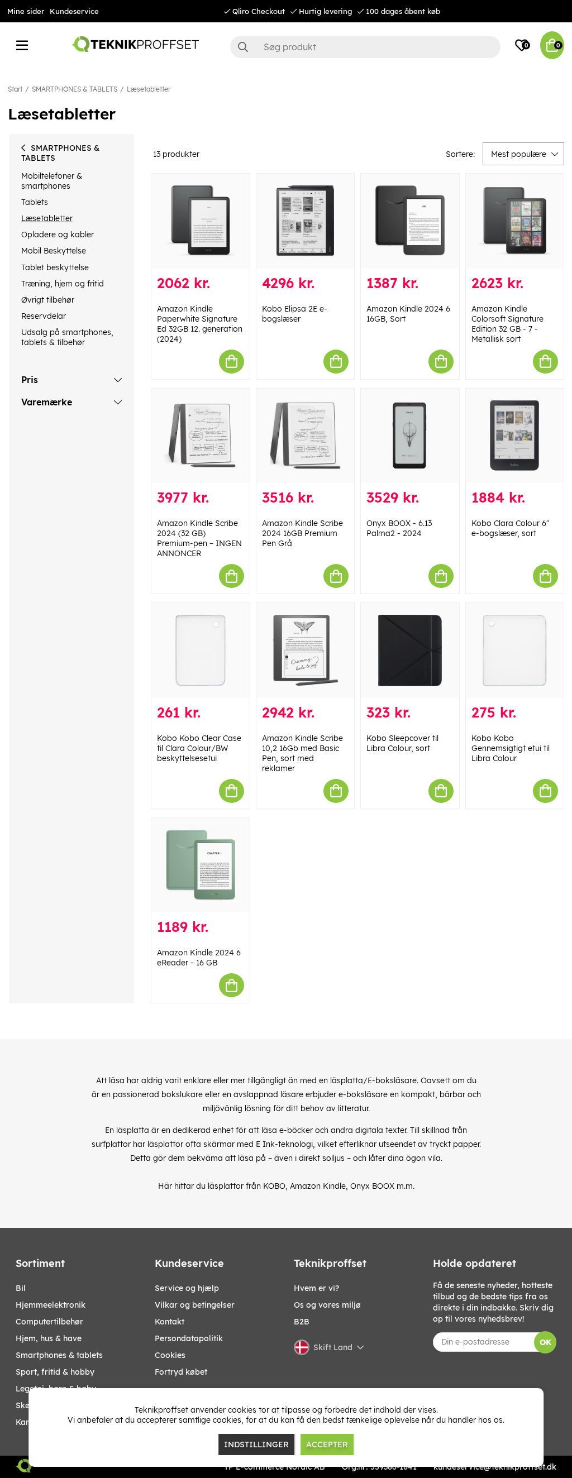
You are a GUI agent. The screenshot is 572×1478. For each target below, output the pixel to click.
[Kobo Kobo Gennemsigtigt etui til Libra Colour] (515, 650)
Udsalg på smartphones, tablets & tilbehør (67, 337)
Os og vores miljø (327, 1305)
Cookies (170, 1355)
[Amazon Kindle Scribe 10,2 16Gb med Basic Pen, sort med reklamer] (305, 650)
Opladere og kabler (57, 234)
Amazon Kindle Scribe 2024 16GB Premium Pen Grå (302, 533)
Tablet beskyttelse (55, 267)
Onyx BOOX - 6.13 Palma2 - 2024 (399, 528)
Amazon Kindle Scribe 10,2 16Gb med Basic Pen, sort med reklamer (302, 753)
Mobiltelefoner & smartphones (51, 181)
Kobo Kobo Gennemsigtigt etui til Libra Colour (510, 748)
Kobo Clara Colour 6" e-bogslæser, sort (510, 528)
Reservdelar (43, 316)
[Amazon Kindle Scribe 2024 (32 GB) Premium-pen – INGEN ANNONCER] (200, 436)
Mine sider (25, 11)
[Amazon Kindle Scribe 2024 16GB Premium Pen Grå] (305, 436)
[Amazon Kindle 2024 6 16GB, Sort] (410, 221)
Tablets (34, 202)
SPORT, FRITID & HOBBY (55, 1372)
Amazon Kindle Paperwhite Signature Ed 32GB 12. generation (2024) (199, 324)
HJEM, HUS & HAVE (49, 1338)
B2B (301, 1322)
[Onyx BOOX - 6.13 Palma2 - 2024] (410, 436)
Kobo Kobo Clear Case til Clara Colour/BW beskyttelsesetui (199, 748)
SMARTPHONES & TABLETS (74, 89)
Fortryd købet (181, 1372)
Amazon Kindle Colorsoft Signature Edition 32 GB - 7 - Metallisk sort (507, 324)
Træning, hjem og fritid (62, 284)
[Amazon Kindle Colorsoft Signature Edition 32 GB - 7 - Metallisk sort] (515, 221)
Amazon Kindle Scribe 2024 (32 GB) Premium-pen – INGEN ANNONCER (199, 538)
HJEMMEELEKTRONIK (50, 1305)
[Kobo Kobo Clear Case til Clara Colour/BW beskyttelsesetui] (200, 650)
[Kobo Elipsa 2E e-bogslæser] (305, 221)
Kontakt (169, 1322)
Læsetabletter (148, 89)
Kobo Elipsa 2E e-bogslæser (294, 314)
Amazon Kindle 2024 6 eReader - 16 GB (199, 958)
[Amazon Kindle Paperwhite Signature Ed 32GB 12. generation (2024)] (200, 221)
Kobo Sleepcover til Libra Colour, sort (402, 743)
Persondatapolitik (189, 1338)
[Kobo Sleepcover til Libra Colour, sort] (410, 650)
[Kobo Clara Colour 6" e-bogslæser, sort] (515, 436)
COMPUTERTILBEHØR (49, 1322)
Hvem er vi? (316, 1288)
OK (545, 1342)
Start (15, 89)
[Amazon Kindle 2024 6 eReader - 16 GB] (200, 865)
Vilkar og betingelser (195, 1305)
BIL (21, 1288)
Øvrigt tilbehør (47, 300)
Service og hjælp (187, 1288)
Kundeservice (74, 11)
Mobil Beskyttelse (53, 251)
